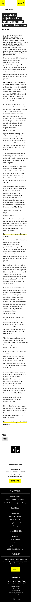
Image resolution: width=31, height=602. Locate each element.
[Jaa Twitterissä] (18, 450)
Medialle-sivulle (15, 481)
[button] (28, 3)
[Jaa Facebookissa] (13, 450)
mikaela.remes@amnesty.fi (15, 476)
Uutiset (5, 439)
